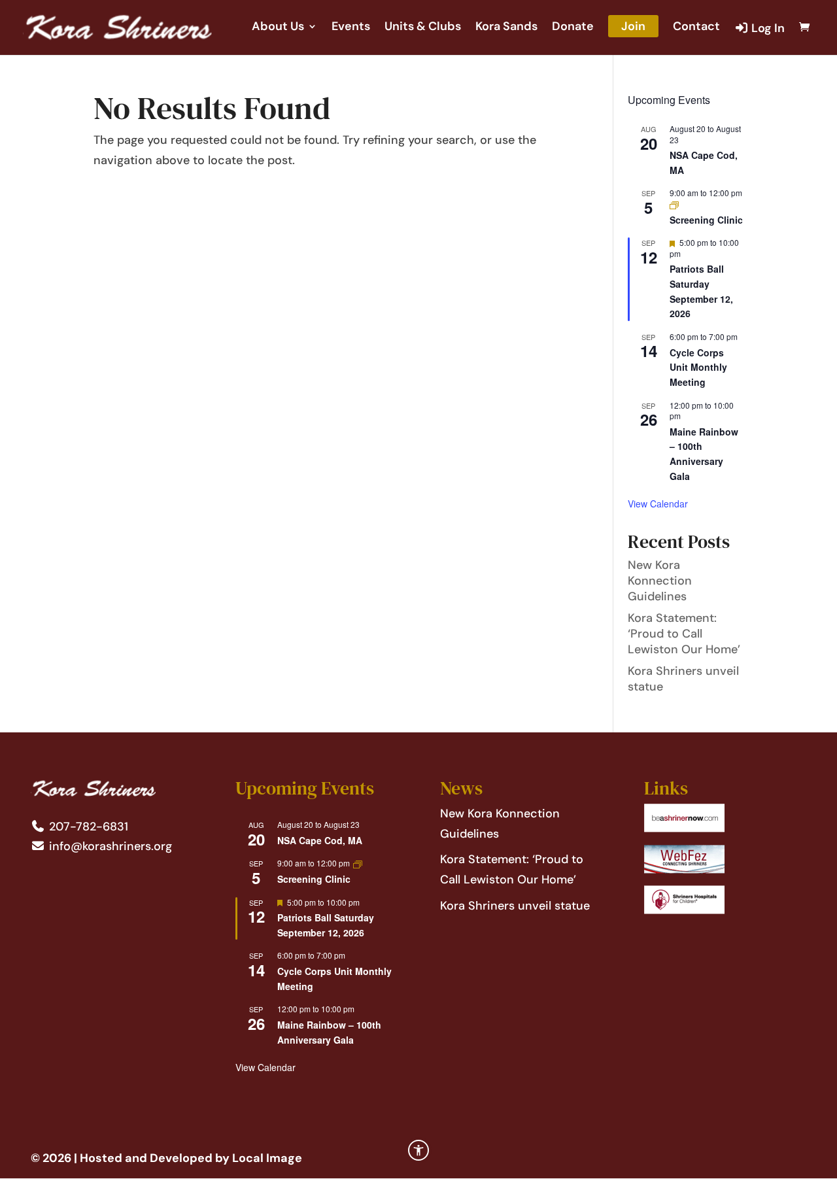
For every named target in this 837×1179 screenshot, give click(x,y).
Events (351, 28)
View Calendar (658, 503)
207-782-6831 (87, 826)
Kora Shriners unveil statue (515, 906)
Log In (767, 29)
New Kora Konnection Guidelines (660, 580)
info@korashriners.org (109, 846)
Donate (573, 28)
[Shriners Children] (684, 910)
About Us (278, 28)
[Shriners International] (684, 828)
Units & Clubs (422, 28)
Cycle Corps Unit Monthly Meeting (698, 367)
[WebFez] (684, 870)
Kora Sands (506, 28)
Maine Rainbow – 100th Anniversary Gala (704, 454)
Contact (696, 28)
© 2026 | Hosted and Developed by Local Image (166, 1158)
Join (633, 26)
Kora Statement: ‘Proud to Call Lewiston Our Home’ (684, 633)
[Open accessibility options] (418, 1150)
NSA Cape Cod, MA (319, 840)
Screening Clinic (706, 219)
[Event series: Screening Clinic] (674, 203)
